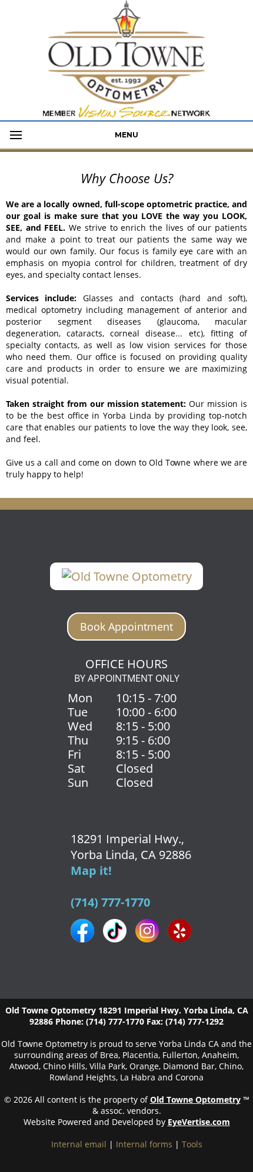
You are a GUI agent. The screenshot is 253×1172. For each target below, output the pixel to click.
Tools (192, 1144)
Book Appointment (126, 626)
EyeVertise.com (199, 1121)
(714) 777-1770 (110, 902)
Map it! (91, 870)
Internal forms (144, 1144)
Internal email (78, 1144)
